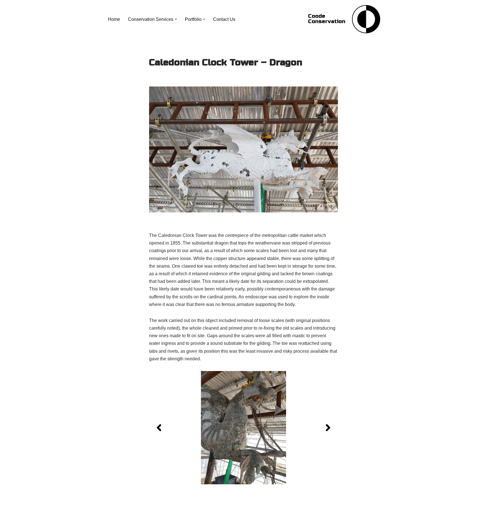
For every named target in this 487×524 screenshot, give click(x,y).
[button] (176, 19)
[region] (243, 427)
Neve (112, 516)
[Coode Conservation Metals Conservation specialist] (366, 19)
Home (114, 19)
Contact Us (224, 19)
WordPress (157, 516)
